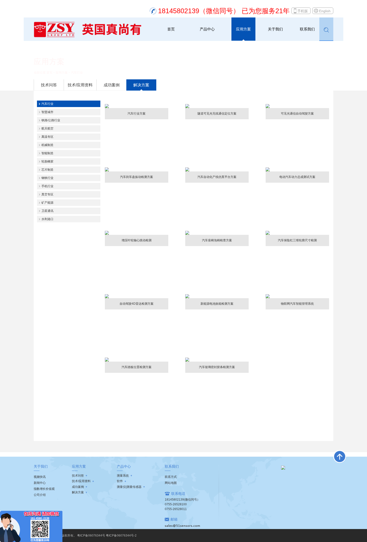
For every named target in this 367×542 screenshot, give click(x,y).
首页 (171, 29)
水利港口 (47, 219)
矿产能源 (47, 202)
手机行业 (47, 186)
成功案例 (112, 85)
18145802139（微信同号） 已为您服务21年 (224, 11)
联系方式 (171, 477)
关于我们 (275, 29)
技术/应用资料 (80, 85)
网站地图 (171, 483)
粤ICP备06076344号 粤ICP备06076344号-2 (107, 535)
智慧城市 (47, 112)
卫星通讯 (47, 211)
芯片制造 (47, 169)
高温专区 (47, 136)
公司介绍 (40, 495)
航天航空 (47, 128)
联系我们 (307, 29)
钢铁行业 (47, 178)
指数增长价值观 (44, 489)
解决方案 (141, 85)
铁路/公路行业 (50, 120)
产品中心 (207, 29)
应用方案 (243, 29)
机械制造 (47, 145)
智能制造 (47, 153)
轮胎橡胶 (47, 161)
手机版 (302, 11)
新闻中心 (40, 483)
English (325, 11)
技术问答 (49, 85)
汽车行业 (77, 72)
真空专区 (47, 194)
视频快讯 (40, 477)
